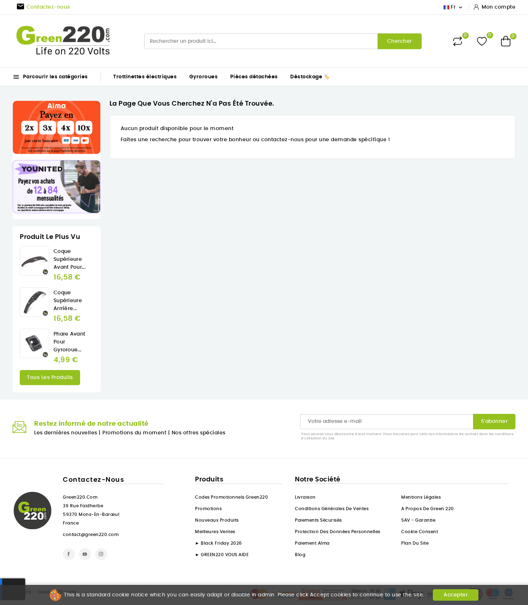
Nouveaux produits (217, 520)
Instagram (101, 554)
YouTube (85, 554)
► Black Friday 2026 (218, 543)
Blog (300, 555)
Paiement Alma (312, 543)
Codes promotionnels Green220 (231, 497)
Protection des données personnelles (337, 532)
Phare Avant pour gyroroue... (69, 342)
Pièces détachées (254, 76)
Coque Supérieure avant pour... (69, 259)
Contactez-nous (93, 480)
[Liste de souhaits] (482, 41)
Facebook (69, 554)
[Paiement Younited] (57, 186)
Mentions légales (421, 497)
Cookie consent (419, 532)
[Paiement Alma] (57, 127)
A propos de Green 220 (427, 509)
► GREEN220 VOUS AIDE (222, 555)
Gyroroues (203, 76)
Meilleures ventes (215, 532)
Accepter (456, 594)
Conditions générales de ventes (332, 509)
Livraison (305, 497)
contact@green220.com (91, 534)
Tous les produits (50, 377)
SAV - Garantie (418, 520)
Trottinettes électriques (145, 76)
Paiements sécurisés (318, 520)
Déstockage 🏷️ (310, 76)
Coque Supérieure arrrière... (68, 300)
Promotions (208, 509)
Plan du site (415, 543)
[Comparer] (458, 41)
